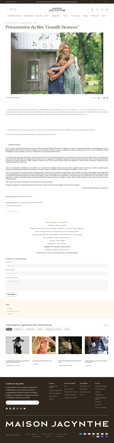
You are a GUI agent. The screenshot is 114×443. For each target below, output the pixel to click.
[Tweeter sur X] (101, 98)
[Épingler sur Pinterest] (104, 98)
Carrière (51, 399)
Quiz (103, 16)
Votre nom (9, 262)
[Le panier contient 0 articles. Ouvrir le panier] (107, 9)
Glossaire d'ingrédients (55, 390)
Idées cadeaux (53, 396)
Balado (82, 394)
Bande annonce (11, 196)
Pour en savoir (11, 202)
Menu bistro (98, 404)
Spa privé (97, 392)
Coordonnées (48, 436)
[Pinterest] (10, 408)
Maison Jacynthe (14, 435)
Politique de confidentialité (31, 434)
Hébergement (99, 394)
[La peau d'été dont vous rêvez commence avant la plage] (96, 345)
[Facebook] (7, 408)
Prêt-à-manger (75, 16)
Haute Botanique (28, 16)
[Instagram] (17, 408)
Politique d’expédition (59, 436)
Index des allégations (55, 393)
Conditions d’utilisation (62, 434)
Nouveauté (38, 16)
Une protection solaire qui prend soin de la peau (69, 361)
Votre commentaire (12, 278)
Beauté (46, 16)
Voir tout (105, 325)
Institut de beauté (100, 389)
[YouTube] (25, 408)
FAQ (65, 386)
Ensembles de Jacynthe (14, 16)
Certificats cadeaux (100, 407)
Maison (65, 16)
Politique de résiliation (37, 436)
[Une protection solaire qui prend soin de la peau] (70, 345)
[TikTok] (21, 408)
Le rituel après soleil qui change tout (41, 360)
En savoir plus (73, 1)
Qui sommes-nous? (85, 386)
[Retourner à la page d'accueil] (57, 424)
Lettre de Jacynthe (85, 392)
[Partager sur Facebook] (99, 98)
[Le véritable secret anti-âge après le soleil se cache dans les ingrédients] (17, 345)
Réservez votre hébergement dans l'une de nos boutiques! (53, 1)
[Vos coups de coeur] (97, 9)
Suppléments (56, 16)
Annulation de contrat (70, 397)
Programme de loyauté (70, 392)
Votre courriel (10, 270)
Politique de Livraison (70, 394)
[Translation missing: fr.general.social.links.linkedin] (14, 408)
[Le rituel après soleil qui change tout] (44, 345)
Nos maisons (83, 389)
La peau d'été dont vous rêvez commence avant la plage (96, 361)
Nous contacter (68, 389)
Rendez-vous (95, 16)
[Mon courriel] (37, 403)
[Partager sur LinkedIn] (107, 98)
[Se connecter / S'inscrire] (92, 9)
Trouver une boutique (101, 386)
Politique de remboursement (47, 434)
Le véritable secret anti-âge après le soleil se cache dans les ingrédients (17, 361)
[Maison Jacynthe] (57, 9)
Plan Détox (98, 402)
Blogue (86, 16)
